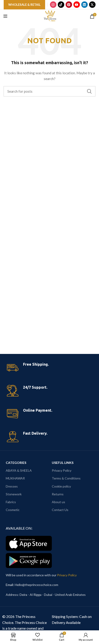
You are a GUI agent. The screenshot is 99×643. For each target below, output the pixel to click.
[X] (92, 4)
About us (58, 502)
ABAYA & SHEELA (19, 470)
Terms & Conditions (66, 478)
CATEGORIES (16, 463)
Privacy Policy (61, 470)
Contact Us (60, 510)
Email (9, 585)
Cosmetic (13, 510)
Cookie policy (61, 486)
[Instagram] (53, 4)
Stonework (14, 494)
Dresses (12, 486)
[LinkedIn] (84, 4)
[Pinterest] (69, 4)
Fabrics (11, 502)
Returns (58, 494)
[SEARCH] (89, 91)
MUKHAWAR (15, 478)
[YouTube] (76, 4)
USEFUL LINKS (62, 463)
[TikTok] (61, 4)
